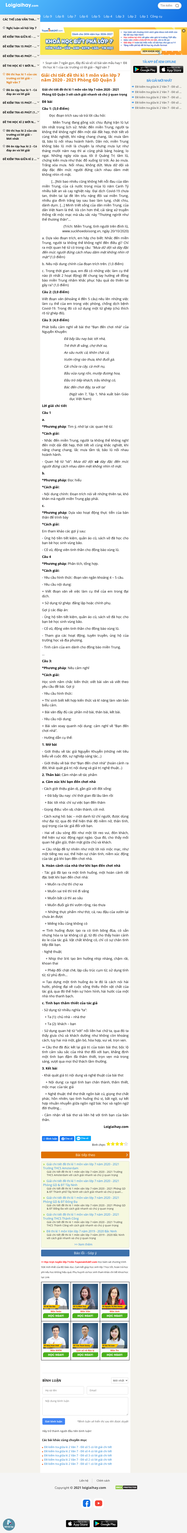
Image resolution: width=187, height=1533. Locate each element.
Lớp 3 (120, 16)
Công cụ (156, 16)
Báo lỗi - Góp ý (85, 1253)
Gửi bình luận (53, 1421)
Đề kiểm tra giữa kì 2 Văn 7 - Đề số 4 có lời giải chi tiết (78, 1451)
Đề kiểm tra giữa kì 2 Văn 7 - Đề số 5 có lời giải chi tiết (78, 1447)
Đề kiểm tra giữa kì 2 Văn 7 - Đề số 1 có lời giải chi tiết (78, 1464)
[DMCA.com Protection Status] (126, 1488)
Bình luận (51, 1138)
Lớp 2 (132, 16)
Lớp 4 (108, 16)
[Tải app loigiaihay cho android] (144, 69)
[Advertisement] (159, 136)
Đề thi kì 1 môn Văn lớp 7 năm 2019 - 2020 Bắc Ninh (81, 1231)
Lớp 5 (96, 16)
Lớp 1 (144, 16)
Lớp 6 (84, 16)
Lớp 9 (47, 16)
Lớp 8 (60, 16)
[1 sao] (108, 1144)
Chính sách (103, 1481)
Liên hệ (83, 1481)
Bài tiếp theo (85, 1155)
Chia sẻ (68, 1138)
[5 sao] (126, 1144)
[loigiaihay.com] (21, 7)
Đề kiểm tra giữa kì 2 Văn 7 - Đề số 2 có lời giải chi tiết (78, 1459)
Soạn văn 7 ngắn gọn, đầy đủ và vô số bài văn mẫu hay (82, 63)
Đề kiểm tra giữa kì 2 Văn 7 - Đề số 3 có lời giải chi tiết (78, 1455)
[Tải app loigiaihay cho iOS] (171, 69)
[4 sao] (121, 1144)
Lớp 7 (72, 16)
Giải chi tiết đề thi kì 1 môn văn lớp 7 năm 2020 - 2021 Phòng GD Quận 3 (80, 77)
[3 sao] (117, 1144)
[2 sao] (113, 1144)
